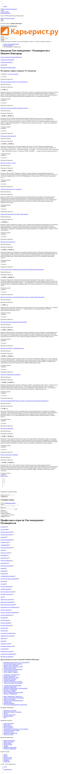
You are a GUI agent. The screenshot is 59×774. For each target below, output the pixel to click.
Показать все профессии (7, 656)
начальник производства (7, 646)
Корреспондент (8, 758)
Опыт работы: (4, 512)
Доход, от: (3, 507)
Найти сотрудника (8, 741)
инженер (3, 568)
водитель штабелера (6, 586)
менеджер (3, 581)
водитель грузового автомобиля (9, 578)
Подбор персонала (5, 13)
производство (4, 558)
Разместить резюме (9, 723)
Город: (2, 504)
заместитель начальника (7, 602)
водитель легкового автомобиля (9, 612)
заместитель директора (7, 599)
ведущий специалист (6, 594)
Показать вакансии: (6, 513)
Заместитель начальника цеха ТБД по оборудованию (14, 214)
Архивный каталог (9, 731)
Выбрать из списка (10, 503)
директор (3, 537)
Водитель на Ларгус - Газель (8, 163)
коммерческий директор (7, 635)
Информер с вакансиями (10, 747)
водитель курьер (5, 552)
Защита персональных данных (12, 730)
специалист (4, 573)
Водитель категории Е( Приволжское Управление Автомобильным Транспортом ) (22, 269)
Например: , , (12, 41)
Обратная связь (8, 769)
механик (3, 641)
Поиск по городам (8, 734)
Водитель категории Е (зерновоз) (9, 454)
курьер (2, 550)
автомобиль (4, 555)
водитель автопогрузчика (7, 591)
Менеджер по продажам (10, 710)
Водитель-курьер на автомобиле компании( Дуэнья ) (14, 108)
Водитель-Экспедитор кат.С (8, 242)
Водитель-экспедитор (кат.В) (8, 136)
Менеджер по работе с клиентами (12, 712)
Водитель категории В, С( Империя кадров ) (12, 348)
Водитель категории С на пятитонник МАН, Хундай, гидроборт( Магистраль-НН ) (22, 297)
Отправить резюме (5, 99)
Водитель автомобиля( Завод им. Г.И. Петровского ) (14, 81)
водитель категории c (6, 615)
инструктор (4, 630)
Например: (28, 41)
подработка (4, 617)
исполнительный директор (8, 604)
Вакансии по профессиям (10, 733)
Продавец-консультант (10, 714)
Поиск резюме (7, 743)
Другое (2, 65)
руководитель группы (6, 651)
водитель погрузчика (6, 534)
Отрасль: (3, 503)
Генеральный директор (7, 59)
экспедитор (4, 529)
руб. (16, 509)
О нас (5, 766)
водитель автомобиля (6, 539)
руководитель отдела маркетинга (9, 607)
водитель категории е (6, 547)
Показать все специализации (8, 67)
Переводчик (7, 761)
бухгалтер (20, 41)
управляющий (4, 545)
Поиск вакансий (8, 726)
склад (2, 597)
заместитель (4, 563)
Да (1, 26)
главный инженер (5, 589)
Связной (31, 41)
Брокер (5, 756)
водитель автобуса (5, 610)
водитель (9, 41)
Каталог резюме (8, 744)
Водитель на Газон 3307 (7, 428)
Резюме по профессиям (10, 748)
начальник (3, 571)
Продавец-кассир (8, 716)
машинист (3, 638)
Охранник (6, 760)
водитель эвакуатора (6, 625)
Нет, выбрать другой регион (10, 26)
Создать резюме (5, 11)
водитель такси (5, 620)
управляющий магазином (7, 576)
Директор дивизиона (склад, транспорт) (11, 189)
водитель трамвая (5, 623)
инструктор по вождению (7, 633)
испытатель (4, 628)
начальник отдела (5, 643)
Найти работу (7, 725)
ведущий (3, 584)
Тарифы (6, 746)
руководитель (4, 542)
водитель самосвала (6, 560)
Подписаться (4, 496)
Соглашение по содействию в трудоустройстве (16, 729)
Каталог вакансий (8, 727)
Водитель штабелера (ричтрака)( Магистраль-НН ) (14, 322)
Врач (5, 717)
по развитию (4, 648)
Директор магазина (6, 62)
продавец (14, 41)
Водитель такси (8, 757)
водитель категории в (6, 565)
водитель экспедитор (6, 532)
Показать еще (4, 476)
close (2, 20)
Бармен (6, 754)
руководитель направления (8, 654)
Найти (2, 516)
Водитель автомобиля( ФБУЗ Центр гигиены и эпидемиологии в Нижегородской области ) (25, 400)
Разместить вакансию (9, 740)
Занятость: (3, 510)
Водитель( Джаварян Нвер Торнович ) (11, 374)
